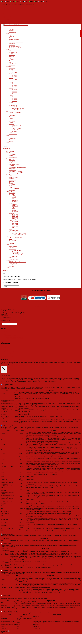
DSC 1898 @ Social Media (15, 112)
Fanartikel (11, 139)
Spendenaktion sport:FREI (15, 47)
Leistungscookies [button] (5, 542)
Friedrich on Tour (13, 134)
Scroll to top (6, 270)
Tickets (7, 142)
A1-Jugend (14, 70)
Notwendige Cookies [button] (6, 382)
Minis (10, 103)
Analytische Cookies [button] (6, 569)
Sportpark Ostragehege (14, 39)
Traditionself (12, 65)
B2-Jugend (14, 76)
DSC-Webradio (12, 121)
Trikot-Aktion (12, 115)
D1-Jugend (14, 83)
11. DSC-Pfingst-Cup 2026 (18, 108)
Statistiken (11, 56)
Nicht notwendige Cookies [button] (7, 424)
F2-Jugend (14, 98)
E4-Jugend (14, 93)
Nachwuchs (8, 66)
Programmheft (12, 59)
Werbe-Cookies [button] (4, 594)
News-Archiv (12, 29)
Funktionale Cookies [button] (6, 532)
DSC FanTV (11, 122)
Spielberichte (12, 55)
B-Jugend (11, 73)
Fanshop (8, 135)
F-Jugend (11, 95)
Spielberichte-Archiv (16, 128)
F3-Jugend (14, 99)
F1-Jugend (14, 96)
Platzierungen (15, 126)
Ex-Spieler (14, 131)
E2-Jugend (14, 91)
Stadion (10, 37)
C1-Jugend (14, 79)
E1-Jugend (14, 89)
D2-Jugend (14, 85)
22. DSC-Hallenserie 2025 (18, 109)
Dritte (10, 62)
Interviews (11, 30)
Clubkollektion (12, 138)
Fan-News (11, 118)
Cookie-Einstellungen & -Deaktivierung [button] (11, 365)
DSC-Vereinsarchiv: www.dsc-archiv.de (14, 338)
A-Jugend (11, 69)
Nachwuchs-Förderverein (14, 46)
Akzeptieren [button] (25, 365)
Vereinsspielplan (12, 32)
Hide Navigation (8, 16)
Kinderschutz (12, 45)
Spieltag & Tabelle (13, 52)
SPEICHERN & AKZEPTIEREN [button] (9, 629)
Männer (7, 49)
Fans (7, 111)
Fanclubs (11, 116)
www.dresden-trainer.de (41, 304)
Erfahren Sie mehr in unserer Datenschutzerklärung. (31, 364)
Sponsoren (11, 40)
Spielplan (11, 53)
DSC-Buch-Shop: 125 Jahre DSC (16, 137)
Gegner (10, 58)
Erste (10, 50)
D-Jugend (11, 82)
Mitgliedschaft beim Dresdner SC (16, 42)
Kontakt (5, 6)
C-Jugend (11, 78)
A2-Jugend (14, 72)
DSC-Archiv (11, 124)
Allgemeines (11, 35)
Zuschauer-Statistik (16, 129)
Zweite (10, 60)
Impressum (6, 8)
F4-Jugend (14, 101)
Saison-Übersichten (16, 125)
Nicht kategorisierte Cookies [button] (8, 610)
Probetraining (12, 68)
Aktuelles (8, 27)
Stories (10, 132)
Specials (7, 119)
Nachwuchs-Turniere (13, 106)
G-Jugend (11, 102)
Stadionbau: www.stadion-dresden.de (13, 337)
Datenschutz (6, 9)
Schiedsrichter (12, 43)
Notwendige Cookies (8, 384)
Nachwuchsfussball (9, 352)
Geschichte (11, 36)
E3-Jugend (14, 92)
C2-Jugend (14, 80)
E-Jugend (11, 88)
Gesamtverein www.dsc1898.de (10, 11)
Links (10, 114)
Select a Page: (4, 13)
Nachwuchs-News (13, 105)
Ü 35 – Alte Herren (13, 63)
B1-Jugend (14, 75)
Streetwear (11, 141)
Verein (7, 33)
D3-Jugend (14, 86)
